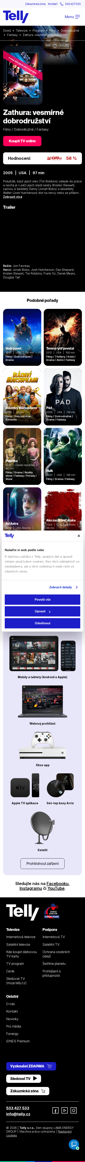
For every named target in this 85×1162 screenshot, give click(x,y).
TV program (15, 964)
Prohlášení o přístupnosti (51, 973)
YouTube (56, 888)
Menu (69, 16)
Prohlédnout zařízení (42, 863)
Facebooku (57, 883)
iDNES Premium (18, 1041)
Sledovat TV (20, 1078)
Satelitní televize (18, 944)
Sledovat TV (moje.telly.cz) (16, 981)
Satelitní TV (51, 944)
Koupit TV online (22, 141)
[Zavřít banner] (78, 535)
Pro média (13, 1026)
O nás (10, 1004)
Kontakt (52, 4)
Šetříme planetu (54, 964)
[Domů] (16, 16)
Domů (7, 30)
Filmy (52, 30)
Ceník (10, 971)
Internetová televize (20, 937)
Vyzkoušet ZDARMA (27, 1066)
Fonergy (12, 1034)
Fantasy (12, 35)
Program (38, 30)
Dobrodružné (70, 30)
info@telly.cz (18, 1114)
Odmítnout (42, 623)
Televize (22, 30)
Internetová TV (53, 937)
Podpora (49, 929)
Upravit (40, 611)
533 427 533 (17, 1108)
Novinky (12, 1019)
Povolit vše (43, 599)
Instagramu (31, 888)
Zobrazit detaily (60, 587)
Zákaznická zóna (35, 4)
